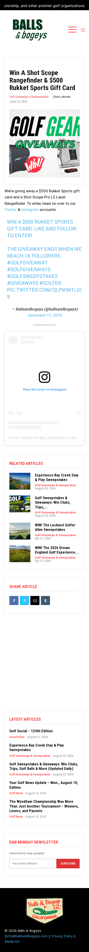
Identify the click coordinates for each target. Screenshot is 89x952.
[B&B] (28, 30)
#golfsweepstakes (32, 276)
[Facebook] (13, 600)
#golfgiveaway (27, 263)
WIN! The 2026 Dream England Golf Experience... (57, 549)
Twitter (11, 209)
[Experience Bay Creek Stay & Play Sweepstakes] (19, 481)
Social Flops (17, 737)
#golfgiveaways (29, 269)
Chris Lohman (62, 96)
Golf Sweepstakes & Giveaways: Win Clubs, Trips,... (52, 502)
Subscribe (68, 863)
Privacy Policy (62, 936)
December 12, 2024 (45, 315)
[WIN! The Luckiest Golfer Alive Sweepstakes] (19, 531)
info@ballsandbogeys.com (27, 936)
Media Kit (12, 941)
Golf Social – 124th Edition (31, 731)
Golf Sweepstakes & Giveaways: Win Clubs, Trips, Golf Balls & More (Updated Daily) (43, 766)
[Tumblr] (45, 600)
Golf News (16, 793)
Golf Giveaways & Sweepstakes (29, 96)
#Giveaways (22, 283)
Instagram (30, 209)
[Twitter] (24, 600)
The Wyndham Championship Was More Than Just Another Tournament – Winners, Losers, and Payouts (44, 806)
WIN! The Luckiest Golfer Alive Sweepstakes (55, 527)
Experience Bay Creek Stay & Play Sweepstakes (57, 477)
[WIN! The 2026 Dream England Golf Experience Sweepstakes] (19, 553)
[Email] (34, 600)
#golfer (50, 283)
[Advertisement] (44, 666)
